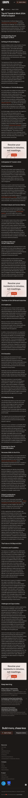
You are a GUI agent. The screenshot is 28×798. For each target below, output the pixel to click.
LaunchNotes (19, 794)
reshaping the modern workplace (9, 22)
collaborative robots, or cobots (8, 197)
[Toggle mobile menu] (14, 2)
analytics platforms (6, 102)
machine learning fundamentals (9, 460)
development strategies (15, 125)
